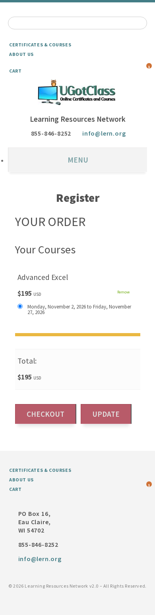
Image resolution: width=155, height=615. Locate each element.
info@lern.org (104, 133)
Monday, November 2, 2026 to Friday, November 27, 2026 (79, 309)
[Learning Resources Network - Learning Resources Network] (77, 92)
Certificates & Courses (40, 45)
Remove (123, 292)
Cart (15, 71)
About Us (21, 54)
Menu (78, 160)
